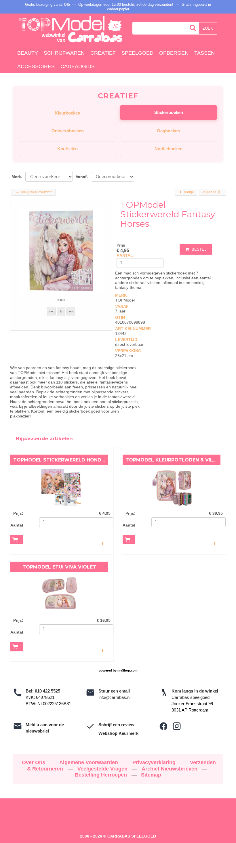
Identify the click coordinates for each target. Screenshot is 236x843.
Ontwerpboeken (68, 130)
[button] (51, 311)
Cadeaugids (77, 66)
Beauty (27, 53)
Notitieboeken (168, 148)
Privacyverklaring (154, 762)
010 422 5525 (47, 690)
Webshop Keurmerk (118, 733)
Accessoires (36, 66)
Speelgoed (137, 53)
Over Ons (34, 762)
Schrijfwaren (64, 53)
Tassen (204, 53)
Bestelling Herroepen (101, 775)
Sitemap (151, 775)
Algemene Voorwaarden (89, 762)
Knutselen (67, 148)
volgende (209, 192)
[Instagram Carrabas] (176, 726)
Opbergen (174, 53)
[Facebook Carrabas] (163, 726)
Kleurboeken (67, 112)
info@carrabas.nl (114, 697)
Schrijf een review (116, 724)
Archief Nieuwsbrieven (170, 769)
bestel (199, 249)
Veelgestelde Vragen (103, 769)
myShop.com (127, 670)
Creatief (103, 53)
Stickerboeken (168, 112)
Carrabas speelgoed (191, 697)
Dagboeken (168, 130)
